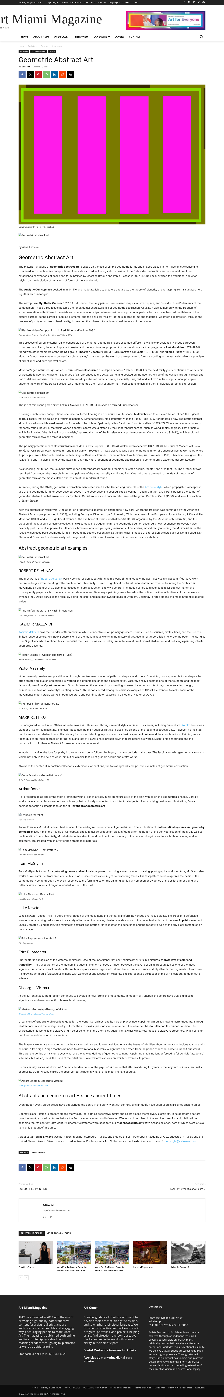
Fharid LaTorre (26, 1267)
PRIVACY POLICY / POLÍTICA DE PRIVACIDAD (85, 1387)
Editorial (26, 66)
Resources (200, 1387)
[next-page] (26, 1277)
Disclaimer (160, 1387)
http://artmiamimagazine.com (56, 1210)
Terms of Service (143, 1387)
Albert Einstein (41, 1085)
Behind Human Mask (44, 1014)
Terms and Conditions (120, 1387)
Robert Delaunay (51, 578)
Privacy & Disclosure (51, 1387)
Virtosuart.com (38, 1152)
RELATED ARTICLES (32, 1233)
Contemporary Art (38, 51)
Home (21, 46)
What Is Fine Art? (180, 1267)
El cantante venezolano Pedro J (187, 1189)
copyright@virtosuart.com (181, 1141)
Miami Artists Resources (180, 1387)
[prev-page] (21, 1277)
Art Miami (32, 46)
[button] (201, 36)
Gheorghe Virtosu (27, 1014)
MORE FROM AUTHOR (59, 1233)
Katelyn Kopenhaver (143, 1267)
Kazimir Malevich (29, 632)
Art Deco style (154, 487)
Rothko (185, 725)
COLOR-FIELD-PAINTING (33, 1189)
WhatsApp (155, 1321)
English (52, 51)
